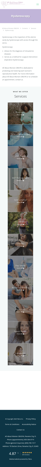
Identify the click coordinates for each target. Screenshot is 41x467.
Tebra (30, 459)
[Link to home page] (17, 4)
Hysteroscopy (9, 30)
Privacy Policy (31, 419)
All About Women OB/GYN (10, 28)
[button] (37, 4)
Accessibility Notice (29, 424)
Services (33, 28)
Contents (25, 28)
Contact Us (20, 430)
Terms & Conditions (12, 424)
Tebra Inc (20, 419)
